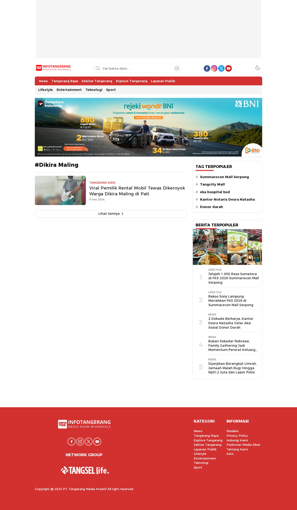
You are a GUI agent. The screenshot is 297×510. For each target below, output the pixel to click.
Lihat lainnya (109, 213)
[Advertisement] (148, 32)
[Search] (177, 68)
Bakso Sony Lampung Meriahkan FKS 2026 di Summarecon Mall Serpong (230, 301)
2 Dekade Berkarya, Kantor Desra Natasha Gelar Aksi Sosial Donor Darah (230, 323)
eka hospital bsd (215, 192)
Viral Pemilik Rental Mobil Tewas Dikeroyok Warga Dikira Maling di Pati (137, 190)
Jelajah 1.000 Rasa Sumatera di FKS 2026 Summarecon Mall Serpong (233, 278)
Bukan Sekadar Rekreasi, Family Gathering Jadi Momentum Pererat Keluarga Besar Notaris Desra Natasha (233, 347)
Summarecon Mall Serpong (224, 177)
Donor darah (211, 207)
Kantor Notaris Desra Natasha (227, 199)
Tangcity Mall (212, 184)
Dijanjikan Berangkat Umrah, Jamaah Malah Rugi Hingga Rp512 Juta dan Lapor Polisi (232, 368)
